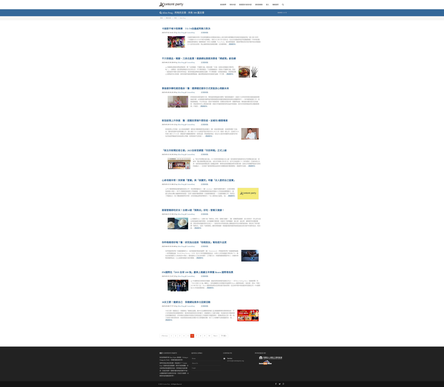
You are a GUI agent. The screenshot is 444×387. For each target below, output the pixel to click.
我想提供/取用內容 (245, 4)
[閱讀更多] (232, 44)
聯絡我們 (276, 4)
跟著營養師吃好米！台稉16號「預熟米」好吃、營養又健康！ (193, 210)
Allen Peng (181, 32)
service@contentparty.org (235, 361)
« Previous (164, 336)
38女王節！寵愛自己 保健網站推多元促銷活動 (186, 302)
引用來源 (205, 32)
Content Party (166, 384)
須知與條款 (259, 4)
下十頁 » (224, 336)
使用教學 (223, 4)
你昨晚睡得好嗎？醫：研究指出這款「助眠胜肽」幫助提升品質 (194, 242)
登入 (267, 4)
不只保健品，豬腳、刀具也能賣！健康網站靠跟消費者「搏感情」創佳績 (199, 58)
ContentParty (191, 32)
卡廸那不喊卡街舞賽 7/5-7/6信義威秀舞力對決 (186, 28)
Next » (215, 336)
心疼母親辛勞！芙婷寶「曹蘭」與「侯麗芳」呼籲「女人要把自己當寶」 (199, 180)
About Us (195, 363)
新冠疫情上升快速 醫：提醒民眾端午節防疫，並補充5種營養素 (195, 120)
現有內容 (233, 4)
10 (209, 336)
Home (194, 358)
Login (194, 368)
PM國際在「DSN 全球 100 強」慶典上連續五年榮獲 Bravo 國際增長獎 (197, 272)
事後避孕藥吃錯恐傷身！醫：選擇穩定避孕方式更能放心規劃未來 (195, 88)
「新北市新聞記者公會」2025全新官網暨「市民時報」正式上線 (194, 150)
